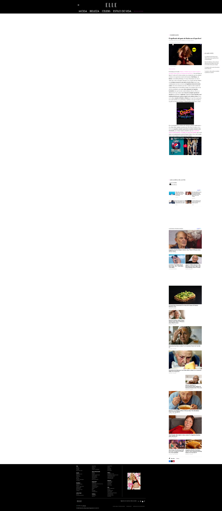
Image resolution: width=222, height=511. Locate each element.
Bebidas (78, 485)
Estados (109, 468)
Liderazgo (109, 482)
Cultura (78, 480)
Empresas (94, 482)
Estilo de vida (122, 11)
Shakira (178, 458)
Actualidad (109, 481)
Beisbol (93, 473)
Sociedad (109, 470)
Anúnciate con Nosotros (139, 506)
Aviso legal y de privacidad (119, 506)
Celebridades (174, 35)
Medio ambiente (110, 488)
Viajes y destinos (80, 486)
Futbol (93, 472)
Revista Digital (95, 479)
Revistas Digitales (138, 11)
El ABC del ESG (110, 495)
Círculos (78, 476)
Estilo (77, 494)
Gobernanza (110, 490)
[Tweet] (172, 461)
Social (108, 489)
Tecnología (94, 487)
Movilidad (109, 491)
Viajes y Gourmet (80, 479)
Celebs (106, 11)
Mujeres (93, 490)
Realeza (78, 475)
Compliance (129, 506)
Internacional (95, 486)
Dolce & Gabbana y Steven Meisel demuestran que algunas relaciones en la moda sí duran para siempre (212, 63)
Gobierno (94, 495)
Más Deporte (94, 477)
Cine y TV (94, 467)
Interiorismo (110, 478)
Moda (83, 11)
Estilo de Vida (79, 489)
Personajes (78, 487)
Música (93, 468)
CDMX (108, 467)
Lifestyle (94, 478)
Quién (77, 473)
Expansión (94, 481)
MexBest (78, 483)
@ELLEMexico (174, 184)
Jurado (77, 490)
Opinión (109, 469)
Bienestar (78, 488)
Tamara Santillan (173, 182)
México (93, 496)
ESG (92, 489)
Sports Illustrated (96, 471)
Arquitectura (110, 477)
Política (93, 494)
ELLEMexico (138, 501)
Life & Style (78, 493)
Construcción (110, 473)
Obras (93, 488)
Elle (77, 466)
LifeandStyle (94, 491)
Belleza (94, 11)
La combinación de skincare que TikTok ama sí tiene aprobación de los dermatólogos (211, 58)
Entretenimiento (80, 495)
